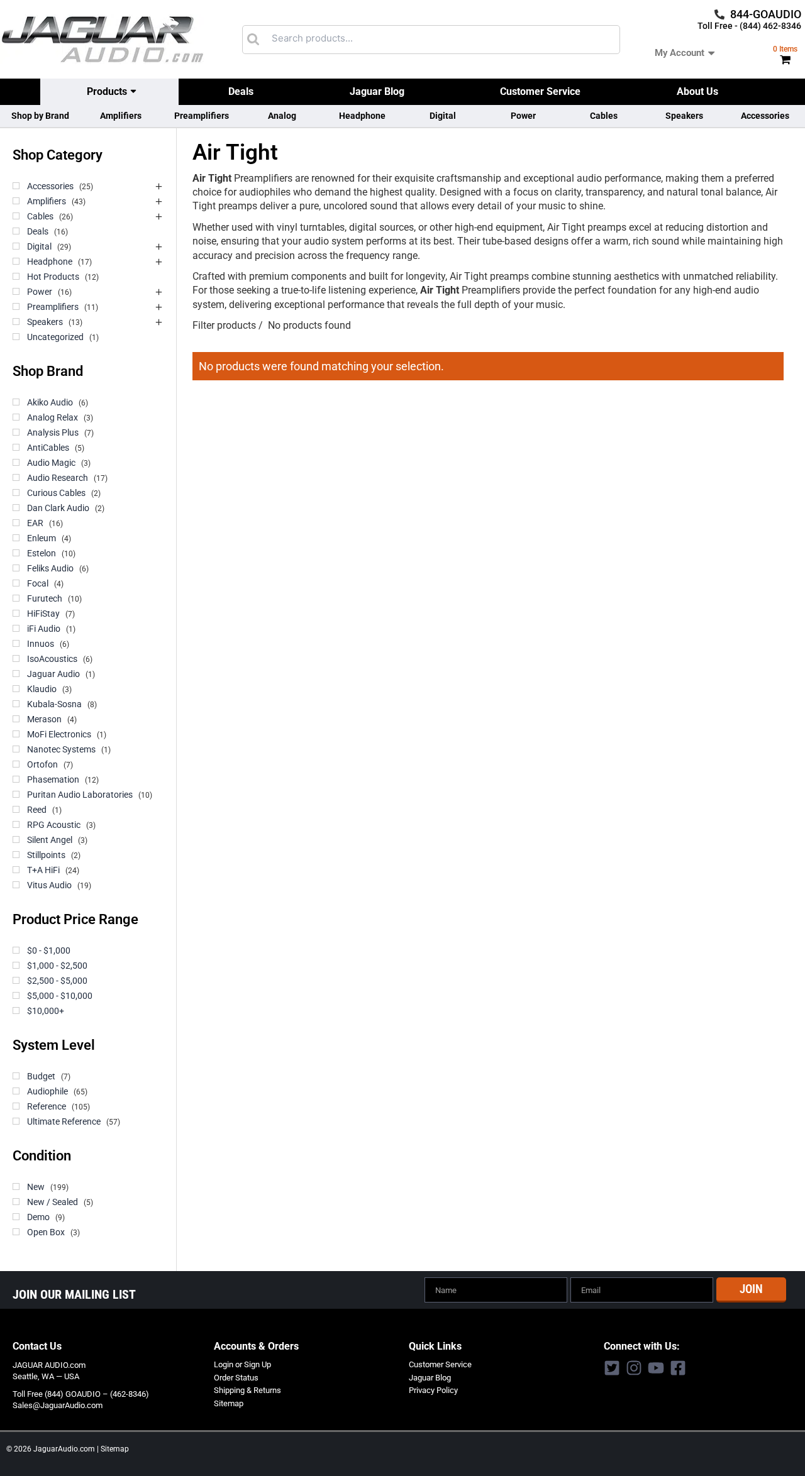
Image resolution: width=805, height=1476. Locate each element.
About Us (697, 91)
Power (523, 116)
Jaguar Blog (377, 91)
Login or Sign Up (242, 1364)
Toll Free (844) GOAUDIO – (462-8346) (81, 1394)
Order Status (236, 1377)
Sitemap (228, 1403)
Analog (282, 116)
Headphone (362, 116)
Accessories (765, 116)
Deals (240, 91)
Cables (604, 116)
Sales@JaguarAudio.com (58, 1405)
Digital (443, 116)
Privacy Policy (433, 1390)
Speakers (684, 116)
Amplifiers (121, 116)
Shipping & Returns (247, 1390)
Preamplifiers (201, 116)
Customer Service (540, 91)
